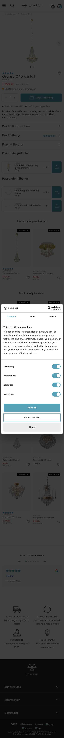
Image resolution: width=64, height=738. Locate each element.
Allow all (32, 407)
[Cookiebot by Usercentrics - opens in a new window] (48, 308)
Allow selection (32, 417)
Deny (32, 427)
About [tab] (52, 316)
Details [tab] (32, 316)
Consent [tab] (11, 316)
